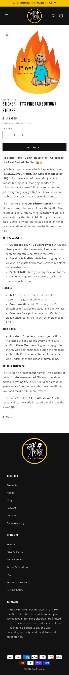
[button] (6, 15)
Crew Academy (15, 523)
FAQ (9, 574)
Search (11, 544)
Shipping (6, 123)
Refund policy (15, 589)
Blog (9, 500)
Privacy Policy (15, 552)
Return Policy (15, 559)
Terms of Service (17, 582)
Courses (11, 515)
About (10, 492)
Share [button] (9, 417)
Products (12, 485)
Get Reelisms (38, 669)
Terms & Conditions (19, 567)
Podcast (11, 507)
